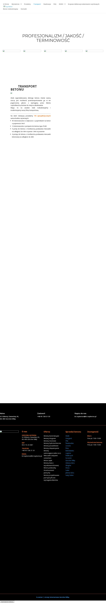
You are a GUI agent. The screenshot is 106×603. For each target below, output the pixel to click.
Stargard (69, 438)
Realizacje (47, 4)
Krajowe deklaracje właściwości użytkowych (83, 4)
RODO (61, 4)
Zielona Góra (70, 463)
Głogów (68, 465)
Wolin (67, 436)
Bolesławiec (70, 451)
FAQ (55, 4)
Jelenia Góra (70, 473)
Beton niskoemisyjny (10, 9)
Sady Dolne (69, 475)
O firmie (6, 4)
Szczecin (69, 458)
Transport (37, 4)
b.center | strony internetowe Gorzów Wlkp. (53, 597)
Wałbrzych (69, 455)
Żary (67, 448)
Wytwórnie (15, 4)
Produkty (27, 4)
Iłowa (67, 468)
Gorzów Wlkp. (70, 460)
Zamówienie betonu (7, 602)
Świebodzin (70, 443)
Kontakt (24, 9)
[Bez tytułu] (9, 432)
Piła (67, 441)
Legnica (68, 453)
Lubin (67, 470)
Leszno (68, 446)
